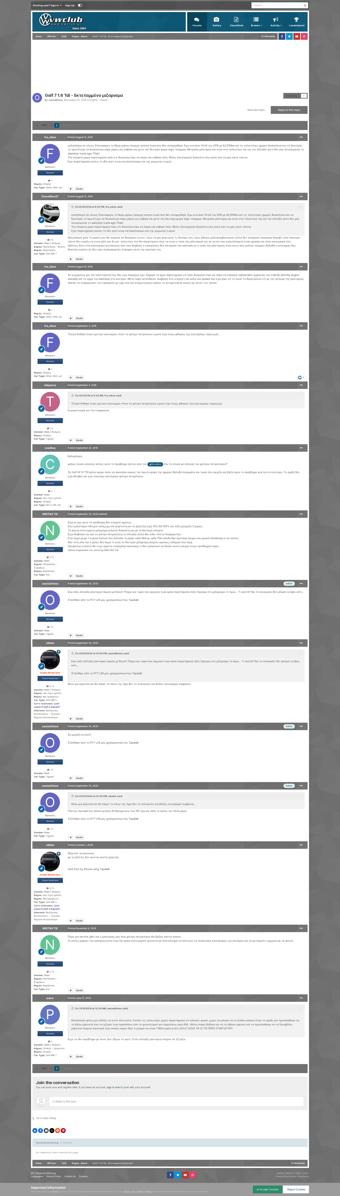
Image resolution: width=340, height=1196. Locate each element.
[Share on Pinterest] (63, 1130)
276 (51, 557)
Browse (255, 25)
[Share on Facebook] (40, 1130)
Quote (79, 188)
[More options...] (301, 137)
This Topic (291, 5)
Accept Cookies (269, 1189)
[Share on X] (51, 1130)
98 (51, 239)
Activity (275, 25)
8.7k (51, 686)
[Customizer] (80, 5)
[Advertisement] (170, 66)
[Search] (305, 5)
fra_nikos (50, 137)
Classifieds (236, 25)
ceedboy (50, 447)
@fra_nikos (155, 464)
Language (36, 1176)
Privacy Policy (53, 1176)
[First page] (37, 125)
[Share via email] (46, 1130)
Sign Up (69, 5)
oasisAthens (56, 99)
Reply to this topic (289, 109)
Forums (197, 25)
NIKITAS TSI (50, 514)
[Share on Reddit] (57, 1130)
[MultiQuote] (70, 188)
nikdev (50, 642)
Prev (44, 125)
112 (51, 626)
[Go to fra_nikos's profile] (50, 154)
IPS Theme (36, 1173)
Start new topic (256, 109)
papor (50, 998)
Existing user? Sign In (46, 5)
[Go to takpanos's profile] (50, 401)
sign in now (113, 1087)
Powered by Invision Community (292, 1176)
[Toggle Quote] (73, 206)
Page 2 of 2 (70, 125)
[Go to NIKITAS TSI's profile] (50, 530)
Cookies (83, 1176)
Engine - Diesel (98, 99)
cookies (54, 1191)
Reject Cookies (296, 1189)
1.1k (51, 428)
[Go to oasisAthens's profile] (37, 98)
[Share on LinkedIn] (34, 1130)
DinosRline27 (50, 196)
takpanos (50, 385)
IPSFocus (51, 1173)
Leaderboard (296, 25)
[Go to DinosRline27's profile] (50, 213)
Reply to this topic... (66, 1101)
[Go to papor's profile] (50, 1014)
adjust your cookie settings (138, 1191)
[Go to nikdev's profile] (50, 659)
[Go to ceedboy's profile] (50, 464)
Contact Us (70, 1176)
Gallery (216, 25)
